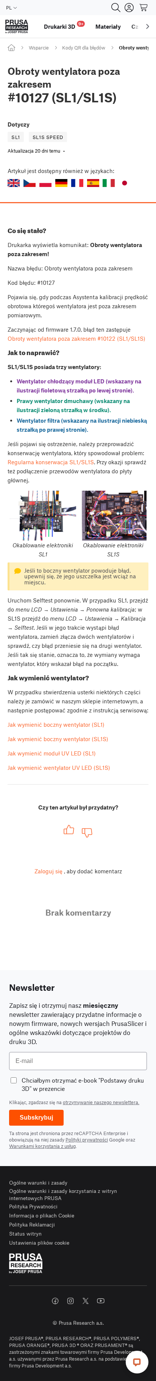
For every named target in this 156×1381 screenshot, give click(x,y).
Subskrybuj (36, 1117)
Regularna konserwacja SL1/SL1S (51, 462)
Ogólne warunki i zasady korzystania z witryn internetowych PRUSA (63, 1195)
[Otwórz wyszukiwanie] (116, 7)
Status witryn (25, 1233)
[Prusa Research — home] (16, 27)
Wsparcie (39, 48)
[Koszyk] (143, 7)
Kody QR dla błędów (83, 48)
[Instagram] (70, 1301)
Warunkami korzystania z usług (42, 1146)
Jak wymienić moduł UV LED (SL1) (52, 753)
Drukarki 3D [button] (63, 25)
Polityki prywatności (87, 1140)
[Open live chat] (137, 1362)
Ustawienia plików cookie (39, 1242)
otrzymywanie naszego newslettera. (101, 1102)
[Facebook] (55, 1301)
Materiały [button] (108, 26)
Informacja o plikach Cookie (41, 1215)
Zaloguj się (48, 871)
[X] (86, 1301)
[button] (14, 183)
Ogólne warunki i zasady (38, 1182)
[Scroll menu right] (147, 26)
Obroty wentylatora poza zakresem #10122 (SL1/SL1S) (76, 338)
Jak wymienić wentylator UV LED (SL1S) (59, 767)
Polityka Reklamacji (32, 1224)
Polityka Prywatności (33, 1206)
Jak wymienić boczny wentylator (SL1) (56, 724)
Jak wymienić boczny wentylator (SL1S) (58, 738)
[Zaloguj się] (129, 7)
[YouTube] (101, 1301)
